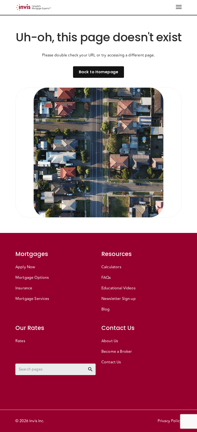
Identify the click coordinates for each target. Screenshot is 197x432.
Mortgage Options (32, 277)
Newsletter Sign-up (118, 299)
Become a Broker (116, 351)
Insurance (23, 288)
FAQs (106, 277)
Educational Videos (118, 288)
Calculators (111, 267)
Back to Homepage (98, 72)
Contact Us (111, 362)
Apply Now (25, 267)
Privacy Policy (170, 421)
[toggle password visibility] (90, 369)
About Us (109, 341)
